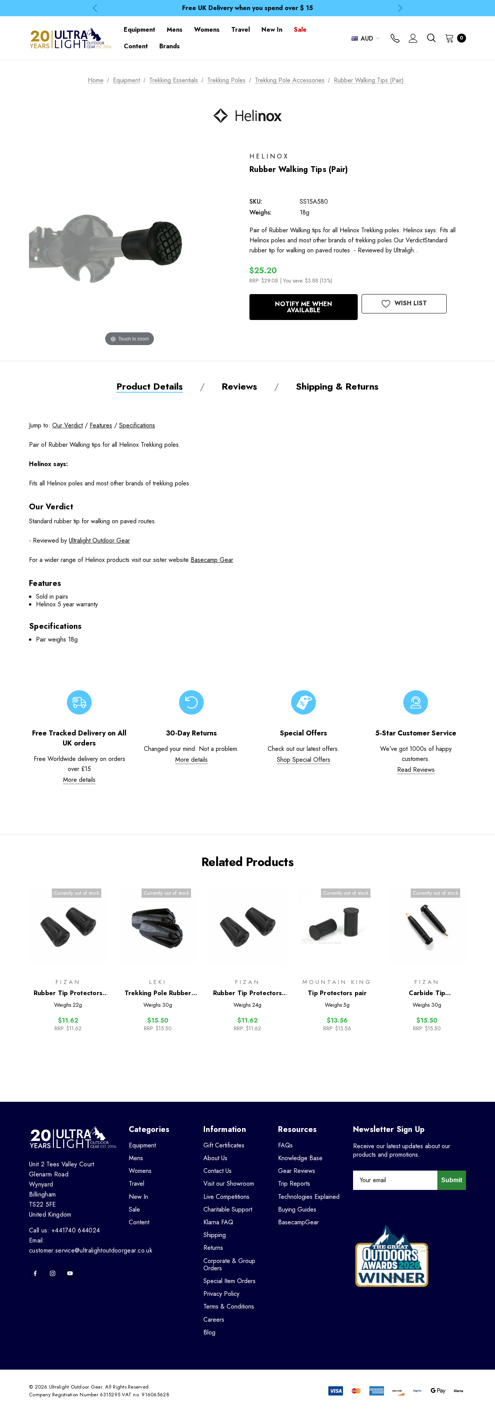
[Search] (431, 38)
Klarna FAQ (218, 1222)
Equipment (142, 1145)
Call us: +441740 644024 (64, 1230)
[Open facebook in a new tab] (35, 1273)
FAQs (285, 1145)
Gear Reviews (296, 1170)
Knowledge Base (300, 1158)
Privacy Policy (221, 1293)
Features (101, 425)
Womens (140, 1170)
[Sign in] (413, 39)
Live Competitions (226, 1196)
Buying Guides (297, 1209)
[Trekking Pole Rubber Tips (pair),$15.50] (158, 926)
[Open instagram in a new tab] (52, 1273)
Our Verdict (67, 425)
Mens (136, 1158)
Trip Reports (294, 1183)
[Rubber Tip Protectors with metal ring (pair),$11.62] (247, 926)
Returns (213, 1247)
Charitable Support (227, 1209)
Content (139, 1222)
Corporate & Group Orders (229, 1264)
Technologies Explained (309, 1196)
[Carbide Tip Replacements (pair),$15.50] (427, 926)
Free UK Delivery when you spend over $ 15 (247, 8)
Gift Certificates (223, 1145)
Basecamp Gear (212, 559)
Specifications (137, 425)
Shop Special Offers (303, 759)
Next (400, 8)
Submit (451, 1180)
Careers (213, 1319)
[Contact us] (395, 39)
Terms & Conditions (228, 1306)
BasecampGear (298, 1222)
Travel (136, 1183)
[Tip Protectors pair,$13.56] (337, 926)
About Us (215, 1158)
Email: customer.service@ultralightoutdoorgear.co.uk (90, 1245)
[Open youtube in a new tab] (70, 1273)
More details (79, 779)
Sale (134, 1209)
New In (138, 1196)
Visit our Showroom (228, 1183)
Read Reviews (416, 769)
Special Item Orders (229, 1280)
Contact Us (217, 1170)
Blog (209, 1332)
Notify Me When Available (303, 307)
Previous (95, 8)
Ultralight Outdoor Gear (99, 540)
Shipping (214, 1234)
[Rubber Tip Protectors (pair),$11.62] (68, 926)
